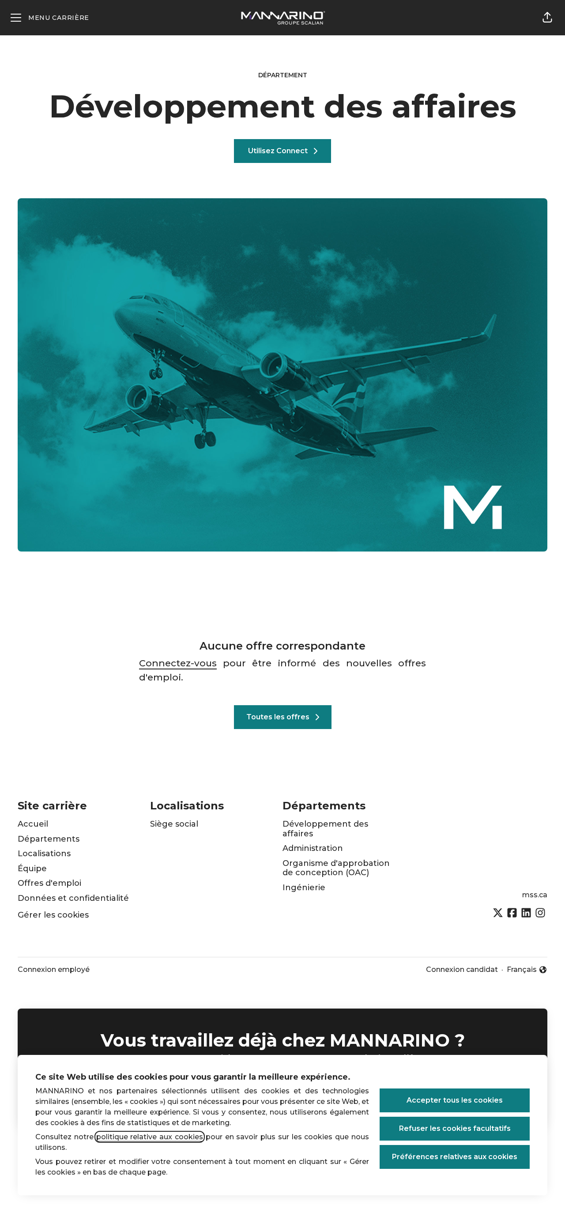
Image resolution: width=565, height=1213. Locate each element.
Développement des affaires (325, 829)
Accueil (33, 824)
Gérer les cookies (53, 915)
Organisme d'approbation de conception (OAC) (336, 868)
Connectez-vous (178, 663)
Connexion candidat (462, 969)
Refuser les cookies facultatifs (455, 1128)
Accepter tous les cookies (455, 1100)
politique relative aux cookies (149, 1137)
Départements (48, 839)
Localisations (44, 853)
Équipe (32, 868)
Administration (312, 848)
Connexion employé (54, 969)
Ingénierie (303, 887)
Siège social (174, 824)
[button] (547, 17)
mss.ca (534, 895)
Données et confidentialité (73, 898)
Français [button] (527, 970)
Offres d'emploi (49, 883)
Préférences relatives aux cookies (454, 1157)
